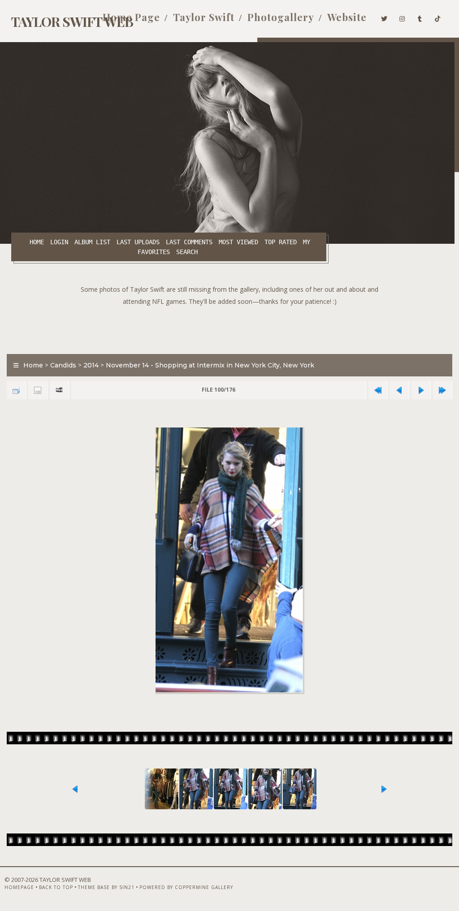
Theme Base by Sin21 (106, 887)
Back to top (56, 887)
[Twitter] (384, 17)
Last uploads (138, 242)
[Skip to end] (442, 390)
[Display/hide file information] (37, 390)
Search (187, 251)
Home (37, 242)
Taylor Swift (203, 17)
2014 (91, 365)
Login (59, 242)
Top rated (280, 242)
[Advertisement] (229, 327)
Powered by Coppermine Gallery (186, 887)
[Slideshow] (59, 390)
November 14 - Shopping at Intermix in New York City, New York (210, 365)
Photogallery (280, 17)
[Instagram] (402, 17)
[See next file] (421, 390)
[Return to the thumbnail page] (16, 390)
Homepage (19, 887)
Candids (63, 365)
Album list (92, 242)
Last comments (189, 242)
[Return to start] (378, 390)
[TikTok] (437, 17)
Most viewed (238, 242)
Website (347, 17)
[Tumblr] (420, 17)
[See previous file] (399, 390)
